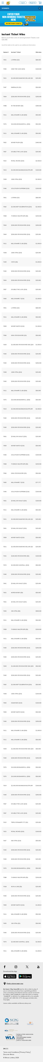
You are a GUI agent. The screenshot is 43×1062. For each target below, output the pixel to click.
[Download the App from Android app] (25, 978)
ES (7, 1049)
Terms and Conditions (11, 1052)
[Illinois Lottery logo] (8, 4)
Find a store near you (15, 983)
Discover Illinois (8, 1054)
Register (33, 3)
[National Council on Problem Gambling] (13, 1027)
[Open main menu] (3, 3)
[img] (40, 2)
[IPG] (30, 1027)
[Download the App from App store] (9, 978)
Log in (23, 3)
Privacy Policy (25, 1052)
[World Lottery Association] (21, 1030)
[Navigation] (39, 8)
